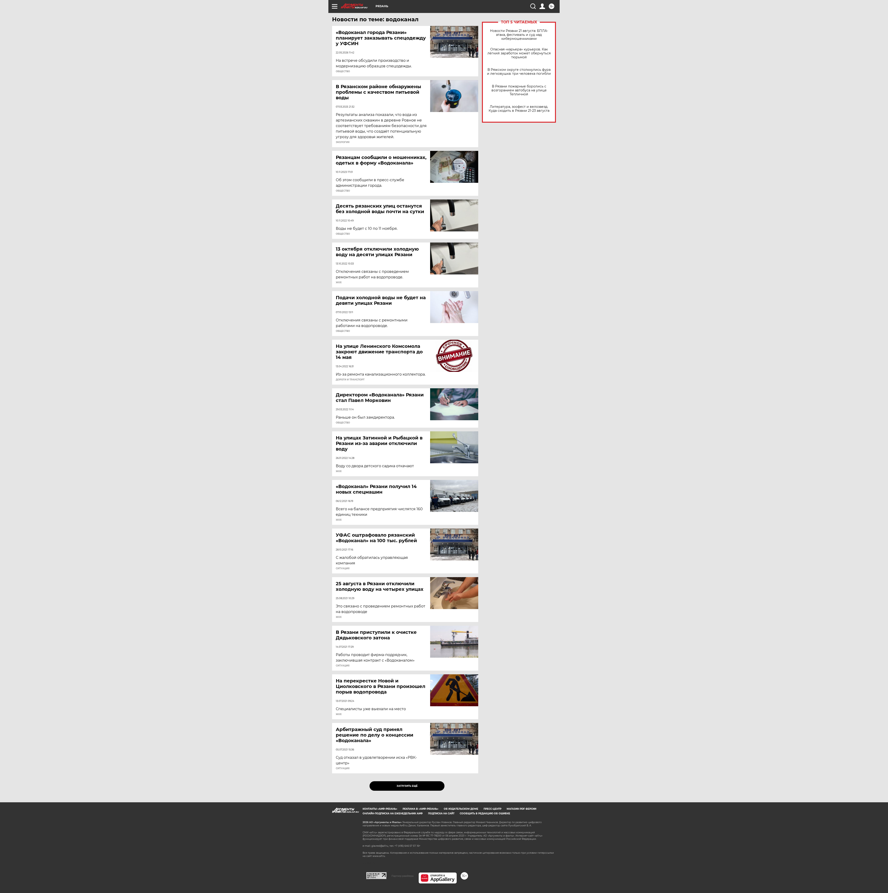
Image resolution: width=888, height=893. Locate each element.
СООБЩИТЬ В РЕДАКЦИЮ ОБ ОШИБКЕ (485, 813)
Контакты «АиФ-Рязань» (380, 808)
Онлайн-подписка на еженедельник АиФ (393, 813)
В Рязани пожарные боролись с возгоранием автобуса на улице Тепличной (519, 90)
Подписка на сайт (441, 813)
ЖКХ (339, 282)
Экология (342, 142)
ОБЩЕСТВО (343, 71)
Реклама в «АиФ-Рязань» (420, 808)
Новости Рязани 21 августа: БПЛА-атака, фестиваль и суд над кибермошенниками (519, 35)
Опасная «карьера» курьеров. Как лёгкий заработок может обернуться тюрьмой (519, 53)
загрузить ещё (407, 785)
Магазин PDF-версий (521, 808)
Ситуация (342, 568)
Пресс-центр (492, 808)
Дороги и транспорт (350, 380)
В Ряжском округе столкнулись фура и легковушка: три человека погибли (519, 72)
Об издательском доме (461, 808)
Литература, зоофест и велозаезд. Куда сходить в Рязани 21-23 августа (519, 109)
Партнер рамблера (402, 875)
